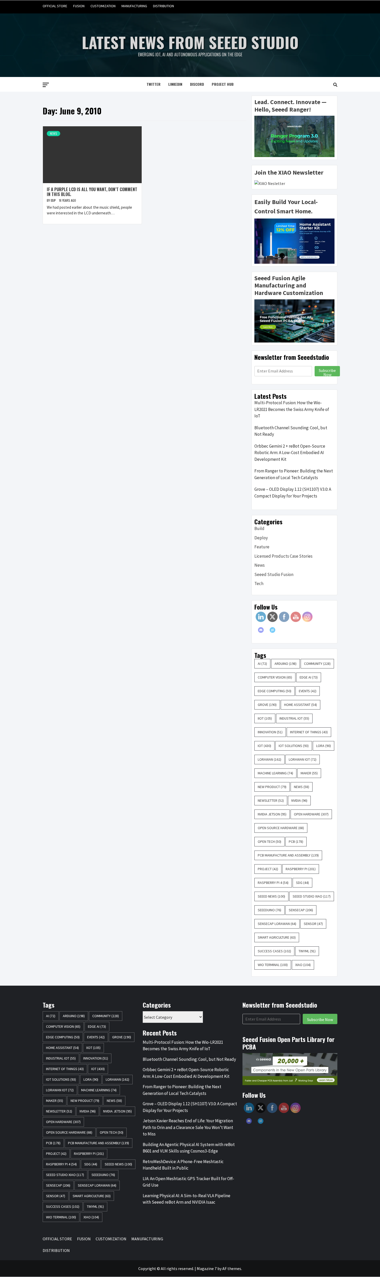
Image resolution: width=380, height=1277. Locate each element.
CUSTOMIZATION (103, 6)
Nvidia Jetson (272, 814)
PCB (296, 841)
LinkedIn (175, 84)
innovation (270, 732)
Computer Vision (275, 677)
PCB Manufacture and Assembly (288, 855)
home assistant (300, 704)
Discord (197, 84)
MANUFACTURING (134, 6)
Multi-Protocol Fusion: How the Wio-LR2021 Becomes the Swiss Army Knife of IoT (291, 409)
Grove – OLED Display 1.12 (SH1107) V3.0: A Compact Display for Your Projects (292, 492)
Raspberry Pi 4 (273, 882)
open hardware (311, 814)
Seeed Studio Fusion (273, 574)
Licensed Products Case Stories (283, 556)
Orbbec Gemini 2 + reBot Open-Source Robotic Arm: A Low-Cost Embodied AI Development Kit (289, 452)
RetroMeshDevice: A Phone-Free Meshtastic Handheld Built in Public (183, 1165)
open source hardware (281, 828)
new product (272, 786)
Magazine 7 (207, 1268)
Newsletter (271, 800)
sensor (313, 923)
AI (262, 663)
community (317, 663)
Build (259, 528)
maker (309, 773)
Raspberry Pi (301, 869)
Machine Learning (275, 773)
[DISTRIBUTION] (332, 6)
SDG (302, 882)
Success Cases (274, 951)
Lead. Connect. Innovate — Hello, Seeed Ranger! (290, 105)
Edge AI (309, 677)
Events (307, 691)
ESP (53, 200)
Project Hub (223, 84)
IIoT (265, 718)
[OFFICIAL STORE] (293, 6)
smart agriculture (277, 937)
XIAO (303, 964)
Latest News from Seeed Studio (190, 41)
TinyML (307, 951)
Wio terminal (273, 964)
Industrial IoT (294, 718)
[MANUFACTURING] (323, 6)
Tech (258, 583)
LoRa (323, 745)
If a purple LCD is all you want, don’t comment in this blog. (92, 191)
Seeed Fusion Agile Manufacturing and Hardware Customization (288, 285)
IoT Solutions (294, 745)
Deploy (261, 538)
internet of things (309, 732)
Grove (267, 704)
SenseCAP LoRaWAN (277, 923)
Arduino (286, 663)
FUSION (79, 6)
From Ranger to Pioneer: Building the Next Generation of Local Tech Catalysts (293, 474)
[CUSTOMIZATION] (313, 6)
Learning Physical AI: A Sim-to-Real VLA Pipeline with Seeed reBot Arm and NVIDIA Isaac (186, 1199)
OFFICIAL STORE (55, 6)
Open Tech (269, 841)
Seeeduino (269, 910)
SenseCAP (301, 910)
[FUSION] (303, 6)
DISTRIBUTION (163, 6)
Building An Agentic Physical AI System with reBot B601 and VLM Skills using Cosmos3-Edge (189, 1148)
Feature (261, 547)
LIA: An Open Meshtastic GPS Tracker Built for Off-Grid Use (188, 1182)
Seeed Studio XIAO (312, 896)
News (53, 133)
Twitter (154, 84)
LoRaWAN (269, 759)
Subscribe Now (327, 372)
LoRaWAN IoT (302, 759)
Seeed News (271, 896)
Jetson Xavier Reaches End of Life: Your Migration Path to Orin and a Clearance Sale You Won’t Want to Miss (188, 1127)
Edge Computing (274, 691)
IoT (264, 745)
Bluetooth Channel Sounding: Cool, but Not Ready (290, 431)
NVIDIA (299, 800)
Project (268, 869)
